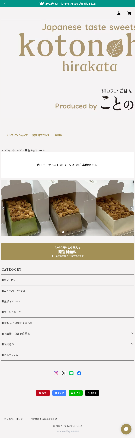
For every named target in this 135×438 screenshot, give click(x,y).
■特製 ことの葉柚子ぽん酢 (16, 323)
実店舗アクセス (41, 135)
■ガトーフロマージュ (13, 290)
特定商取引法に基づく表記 (44, 419)
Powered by (63, 431)
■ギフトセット (9, 280)
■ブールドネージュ (12, 312)
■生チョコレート (10, 301)
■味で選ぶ (7, 344)
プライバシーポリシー (14, 419)
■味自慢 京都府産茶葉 (15, 333)
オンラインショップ (17, 135)
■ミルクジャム (9, 355)
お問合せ (60, 135)
